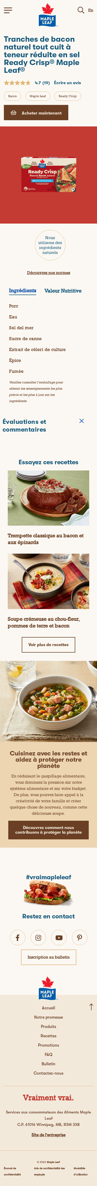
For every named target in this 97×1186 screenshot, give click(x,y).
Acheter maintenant (41, 113)
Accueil (48, 1008)
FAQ (49, 1054)
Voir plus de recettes (48, 644)
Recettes (48, 1036)
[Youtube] (59, 938)
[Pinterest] (79, 938)
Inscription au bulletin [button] (49, 957)
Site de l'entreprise (48, 1135)
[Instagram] (38, 938)
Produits (48, 1026)
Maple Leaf (38, 96)
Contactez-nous (48, 1073)
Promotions (48, 1045)
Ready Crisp (68, 96)
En (90, 10)
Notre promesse (48, 1017)
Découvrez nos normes (48, 272)
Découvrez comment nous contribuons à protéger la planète (48, 830)
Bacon (12, 96)
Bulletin (48, 1064)
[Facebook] (17, 938)
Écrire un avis (67, 83)
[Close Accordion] (82, 421)
